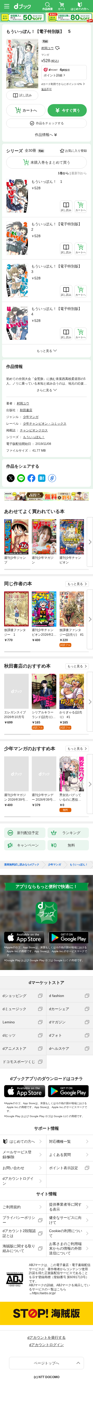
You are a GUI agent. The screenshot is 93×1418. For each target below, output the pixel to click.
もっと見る (75, 584)
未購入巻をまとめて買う (50, 162)
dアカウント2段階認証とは (19, 1233)
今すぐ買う (71, 110)
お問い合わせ (13, 1168)
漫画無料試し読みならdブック (21, 864)
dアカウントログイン (18, 1180)
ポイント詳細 (53, 75)
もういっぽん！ (34, 437)
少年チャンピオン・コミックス (44, 423)
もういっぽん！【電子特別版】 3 (58, 269)
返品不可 (46, 89)
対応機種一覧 (60, 1141)
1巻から (63, 173)
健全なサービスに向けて (65, 1220)
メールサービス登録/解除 (17, 1154)
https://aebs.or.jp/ (44, 1293)
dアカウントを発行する (46, 1337)
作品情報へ (44, 135)
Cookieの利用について (65, 1233)
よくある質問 (60, 1155)
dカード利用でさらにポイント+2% (61, 84)
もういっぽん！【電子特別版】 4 (58, 311)
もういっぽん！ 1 (46, 181)
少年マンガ (30, 417)
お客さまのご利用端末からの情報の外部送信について (65, 1248)
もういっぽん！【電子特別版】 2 (58, 226)
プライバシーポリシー (19, 1220)
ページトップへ (46, 1363)
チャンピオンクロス (34, 430)
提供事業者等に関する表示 (65, 1206)
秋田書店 (26, 410)
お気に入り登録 (76, 151)
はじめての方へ (22, 1141)
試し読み (25, 95)
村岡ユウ (47, 48)
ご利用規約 (12, 1207)
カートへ (29, 110)
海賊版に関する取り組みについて (19, 1248)
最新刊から (79, 173)
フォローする (57, 48)
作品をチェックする (50, 123)
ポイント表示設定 (63, 1168)
